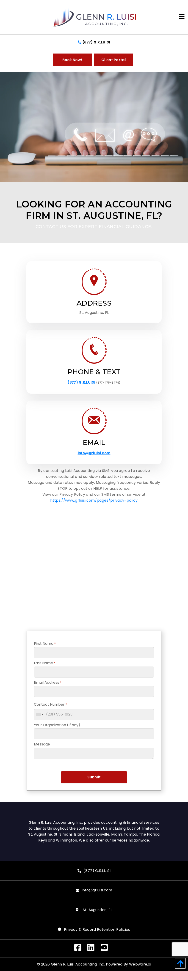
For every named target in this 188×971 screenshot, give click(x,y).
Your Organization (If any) (57, 725)
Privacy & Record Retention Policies (97, 929)
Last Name (44, 663)
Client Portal (113, 59)
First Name (45, 643)
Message (42, 744)
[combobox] (39, 714)
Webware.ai (140, 964)
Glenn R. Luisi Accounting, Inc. (78, 964)
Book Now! (72, 59)
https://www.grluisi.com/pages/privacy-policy (94, 500)
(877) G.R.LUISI (96, 42)
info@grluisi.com (94, 453)
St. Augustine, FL (96, 910)
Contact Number (50, 704)
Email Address (47, 682)
